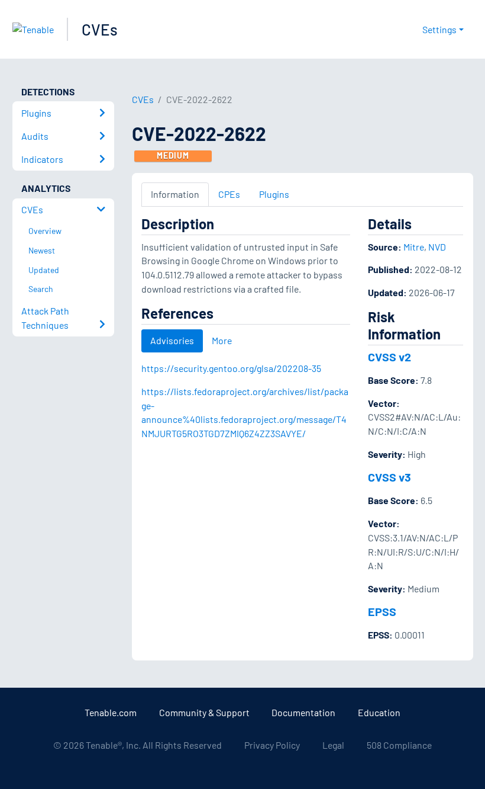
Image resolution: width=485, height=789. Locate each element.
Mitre (413, 246)
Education (379, 712)
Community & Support (204, 712)
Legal (333, 744)
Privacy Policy (272, 744)
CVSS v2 (389, 356)
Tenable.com (111, 712)
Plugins (274, 194)
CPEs (229, 194)
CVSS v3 (389, 477)
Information (175, 194)
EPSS (382, 611)
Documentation (303, 712)
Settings (439, 29)
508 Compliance (399, 744)
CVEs (100, 29)
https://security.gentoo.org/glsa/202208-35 (231, 368)
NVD (437, 246)
